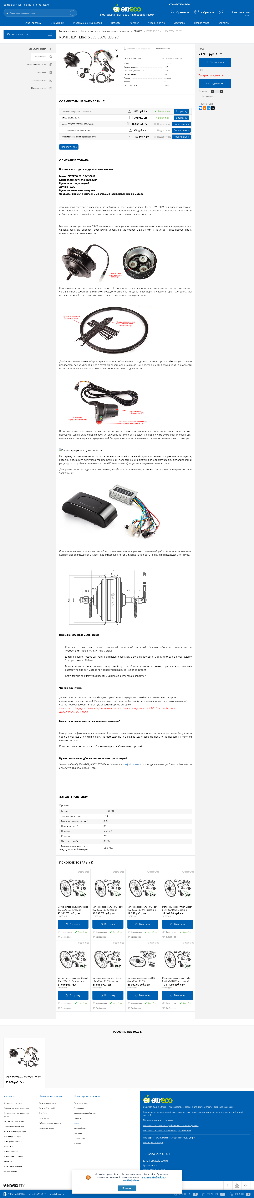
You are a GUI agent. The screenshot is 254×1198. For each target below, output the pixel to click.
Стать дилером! (215, 83)
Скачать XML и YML (47, 1108)
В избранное (66, 936)
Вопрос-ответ (201, 23)
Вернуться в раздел (37, 49)
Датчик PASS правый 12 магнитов (76, 111)
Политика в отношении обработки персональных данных (170, 1125)
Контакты (223, 23)
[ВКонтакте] (200, 108)
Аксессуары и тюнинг (13, 1166)
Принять (127, 1188)
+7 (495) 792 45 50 (37, 1194)
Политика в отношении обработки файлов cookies (167, 1130)
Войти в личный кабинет (18, 4)
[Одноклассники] (204, 108)
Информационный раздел (87, 23)
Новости (115, 23)
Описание (41, 72)
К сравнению (66, 932)
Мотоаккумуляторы (12, 1136)
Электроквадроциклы (13, 1156)
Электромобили (10, 1151)
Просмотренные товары (127, 1031)
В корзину (181, 111)
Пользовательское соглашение (158, 1120)
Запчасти (8, 1161)
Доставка (179, 23)
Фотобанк (43, 1113)
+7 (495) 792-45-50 (179, 4)
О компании (57, 23)
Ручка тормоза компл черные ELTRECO (79, 137)
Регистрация (42, 4)
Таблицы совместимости (50, 1123)
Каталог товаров (17, 34)
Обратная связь (16, 1194)
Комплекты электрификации (16, 1108)
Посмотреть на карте (153, 1142)
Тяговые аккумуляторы (14, 1126)
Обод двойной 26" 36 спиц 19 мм (76, 130)
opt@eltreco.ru (159, 1160)
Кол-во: (205, 91)
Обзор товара (40, 57)
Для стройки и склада (13, 1141)
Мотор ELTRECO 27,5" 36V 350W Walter (78, 124)
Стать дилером (33, 23)
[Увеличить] (89, 67)
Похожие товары (38, 88)
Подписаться (181, 124)
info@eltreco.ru (130, 764)
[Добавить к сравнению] (116, 56)
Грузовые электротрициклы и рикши (16, 1114)
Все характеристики (172, 58)
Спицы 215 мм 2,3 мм (71, 118)
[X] (213, 108)
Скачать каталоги (46, 1128)
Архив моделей (10, 1171)
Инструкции (44, 1118)
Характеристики (39, 80)
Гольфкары (8, 1146)
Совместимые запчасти (35, 64)
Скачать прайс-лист (47, 1103)
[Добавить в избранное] (116, 49)
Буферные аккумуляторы (15, 1131)
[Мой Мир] (208, 108)
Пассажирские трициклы (15, 1121)
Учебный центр (156, 23)
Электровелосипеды (13, 1103)
